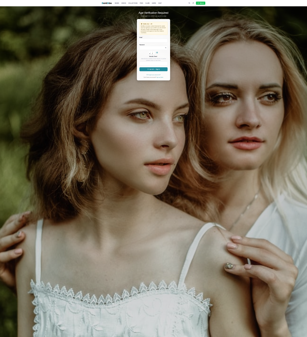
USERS (154, 3)
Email (141, 37)
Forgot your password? (154, 74)
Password (141, 44)
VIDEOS (123, 3)
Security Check (153, 56)
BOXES (117, 3)
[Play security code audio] (157, 52)
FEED (141, 3)
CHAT (160, 3)
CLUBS (147, 3)
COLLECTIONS (133, 3)
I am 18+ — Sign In (154, 69)
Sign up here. (159, 77)
